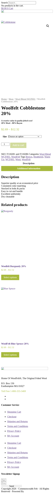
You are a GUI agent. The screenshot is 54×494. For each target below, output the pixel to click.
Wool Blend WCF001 (25, 99)
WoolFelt (15, 156)
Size (5, 136)
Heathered (38, 156)
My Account (13, 436)
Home (4, 99)
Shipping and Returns (17, 421)
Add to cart (18, 145)
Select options (10, 277)
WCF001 (9, 159)
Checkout (11, 416)
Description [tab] (28, 163)
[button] (47, 26)
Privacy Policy (14, 431)
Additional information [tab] (28, 168)
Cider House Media (31, 492)
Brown (29, 156)
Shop (11, 99)
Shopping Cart (14, 412)
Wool (18, 159)
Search (4, 2)
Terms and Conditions (17, 426)
